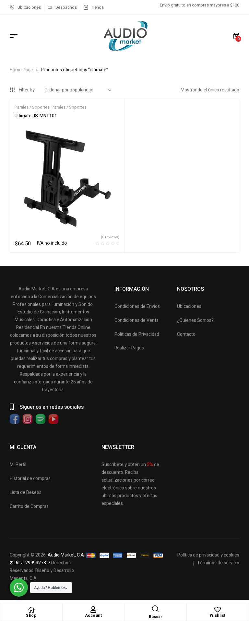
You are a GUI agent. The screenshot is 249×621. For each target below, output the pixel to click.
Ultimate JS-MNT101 (36, 115)
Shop (31, 615)
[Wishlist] (217, 609)
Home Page (21, 69)
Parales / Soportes (32, 107)
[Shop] (31, 609)
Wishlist (218, 615)
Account (93, 615)
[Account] (93, 609)
